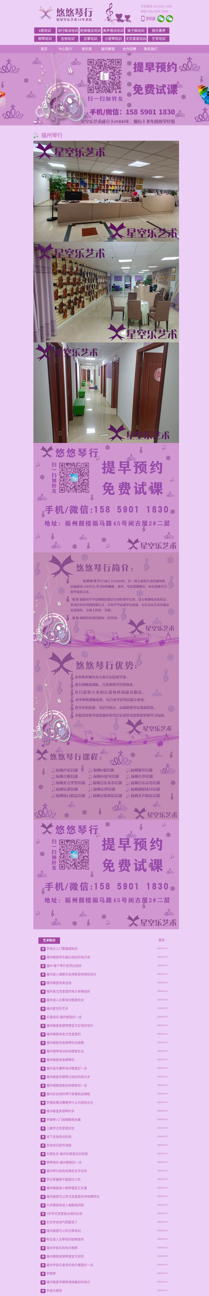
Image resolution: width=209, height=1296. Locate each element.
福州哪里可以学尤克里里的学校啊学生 (73, 1196)
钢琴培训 (45, 39)
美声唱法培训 (113, 30)
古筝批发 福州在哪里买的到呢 (67, 1154)
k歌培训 (45, 30)
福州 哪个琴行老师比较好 (64, 966)
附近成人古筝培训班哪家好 (65, 1239)
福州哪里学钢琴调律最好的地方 (68, 1282)
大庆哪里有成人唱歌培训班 (65, 1205)
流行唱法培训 (67, 30)
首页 (44, 49)
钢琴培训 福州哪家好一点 (64, 1162)
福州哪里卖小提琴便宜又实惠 (66, 1188)
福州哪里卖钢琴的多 (60, 1111)
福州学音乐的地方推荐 (62, 1248)
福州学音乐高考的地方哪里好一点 (69, 1265)
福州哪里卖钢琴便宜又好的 (65, 1256)
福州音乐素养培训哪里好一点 (66, 1068)
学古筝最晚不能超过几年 (63, 1179)
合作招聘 (129, 49)
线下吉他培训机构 (58, 1137)
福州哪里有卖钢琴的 (60, 1060)
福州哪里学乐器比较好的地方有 (68, 957)
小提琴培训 (113, 39)
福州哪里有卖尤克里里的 (63, 1034)
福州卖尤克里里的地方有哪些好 (68, 991)
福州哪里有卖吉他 (58, 983)
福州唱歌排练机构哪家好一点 (66, 1085)
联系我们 (151, 49)
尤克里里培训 (136, 39)
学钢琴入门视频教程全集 (63, 1119)
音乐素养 (158, 30)
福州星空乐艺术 (57, 1008)
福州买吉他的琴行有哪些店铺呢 (68, 1094)
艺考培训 (158, 39)
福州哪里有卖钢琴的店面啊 (65, 1043)
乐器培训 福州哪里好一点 (64, 1017)
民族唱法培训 (90, 30)
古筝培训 (90, 39)
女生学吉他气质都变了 (62, 1222)
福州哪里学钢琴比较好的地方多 (68, 1077)
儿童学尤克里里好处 (60, 1128)
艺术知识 (49, 940)
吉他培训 (68, 39)
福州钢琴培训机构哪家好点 (65, 1051)
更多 (162, 940)
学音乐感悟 (54, 1290)
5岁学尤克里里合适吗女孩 (64, 1213)
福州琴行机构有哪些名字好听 (66, 1171)
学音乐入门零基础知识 (62, 948)
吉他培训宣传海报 (58, 1145)
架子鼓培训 (135, 30)
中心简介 (65, 49)
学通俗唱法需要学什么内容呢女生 (69, 1102)
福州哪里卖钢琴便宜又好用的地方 (69, 1025)
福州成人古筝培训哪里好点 (65, 1000)
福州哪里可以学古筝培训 (63, 1231)
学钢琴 (51, 1273)
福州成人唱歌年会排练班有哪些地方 (71, 974)
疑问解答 (108, 49)
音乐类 (87, 49)
